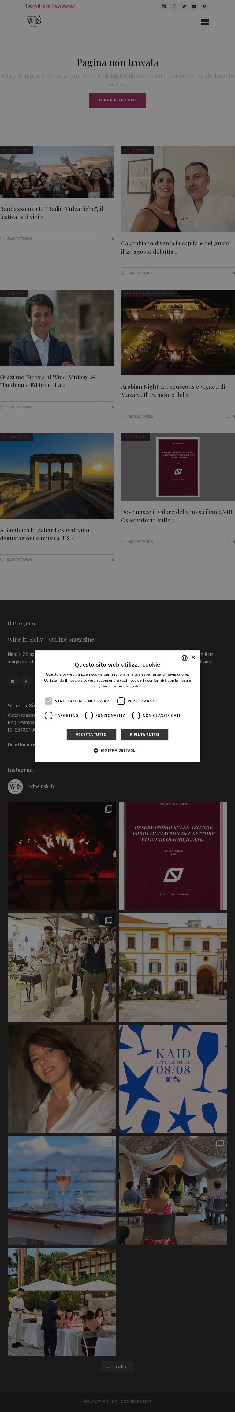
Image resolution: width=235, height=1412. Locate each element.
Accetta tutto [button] (91, 734)
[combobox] (184, 658)
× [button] (193, 657)
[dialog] (117, 706)
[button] (117, 750)
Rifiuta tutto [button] (144, 734)
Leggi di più (134, 686)
